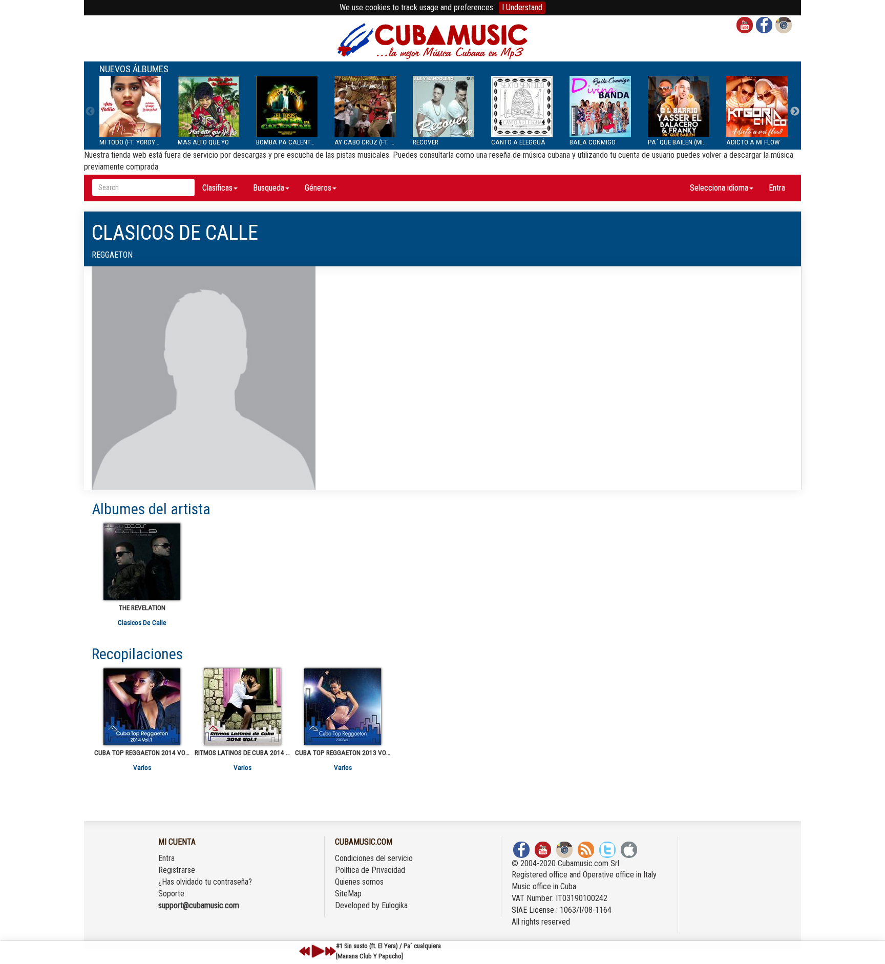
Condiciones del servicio (374, 858)
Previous (90, 112)
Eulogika (395, 905)
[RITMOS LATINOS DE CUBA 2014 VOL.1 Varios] (242, 706)
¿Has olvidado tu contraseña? (205, 882)
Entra (777, 188)
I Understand (522, 7)
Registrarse (176, 870)
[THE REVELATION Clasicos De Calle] (141, 561)
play (316, 951)
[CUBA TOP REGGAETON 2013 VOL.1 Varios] (342, 706)
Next (795, 112)
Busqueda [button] (268, 188)
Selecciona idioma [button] (719, 188)
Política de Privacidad (370, 870)
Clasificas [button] (217, 188)
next (330, 951)
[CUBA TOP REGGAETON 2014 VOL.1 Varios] (141, 706)
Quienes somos (359, 882)
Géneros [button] (318, 188)
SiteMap (348, 893)
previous (305, 951)
